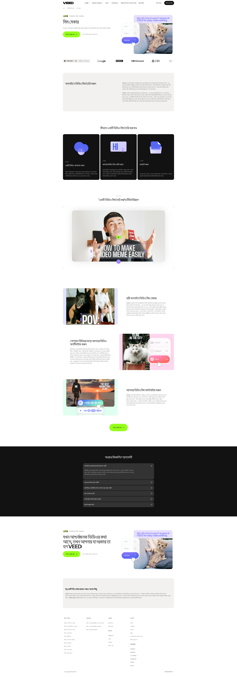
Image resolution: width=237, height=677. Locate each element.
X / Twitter (133, 655)
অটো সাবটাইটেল (67, 636)
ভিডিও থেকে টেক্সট (68, 650)
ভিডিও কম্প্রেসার (67, 643)
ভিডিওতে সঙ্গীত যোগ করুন (69, 623)
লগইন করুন (158, 3)
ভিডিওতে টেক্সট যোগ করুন (69, 629)
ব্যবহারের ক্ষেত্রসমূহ (96, 3)
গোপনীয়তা (132, 626)
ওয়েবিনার (110, 642)
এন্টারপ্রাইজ (110, 626)
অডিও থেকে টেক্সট (68, 633)
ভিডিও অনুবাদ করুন (68, 653)
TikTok (132, 662)
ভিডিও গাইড (111, 645)
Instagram (133, 659)
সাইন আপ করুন (169, 3)
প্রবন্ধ (109, 639)
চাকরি (131, 623)
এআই (106, 3)
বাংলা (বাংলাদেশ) (168, 671)
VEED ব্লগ (111, 635)
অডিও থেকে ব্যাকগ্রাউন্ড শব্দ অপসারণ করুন (95, 623)
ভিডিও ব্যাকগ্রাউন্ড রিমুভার (91, 629)
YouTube (132, 649)
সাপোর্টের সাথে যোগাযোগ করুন (136, 636)
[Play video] (118, 237)
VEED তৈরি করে (70, 8)
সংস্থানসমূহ (114, 3)
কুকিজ (131, 633)
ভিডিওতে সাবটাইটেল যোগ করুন (70, 626)
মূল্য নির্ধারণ (141, 3)
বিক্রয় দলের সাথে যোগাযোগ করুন (128, 3)
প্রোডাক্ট (86, 3)
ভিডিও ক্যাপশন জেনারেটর (69, 639)
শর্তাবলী (131, 629)
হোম (64, 8)
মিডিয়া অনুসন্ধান (133, 639)
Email (131, 665)
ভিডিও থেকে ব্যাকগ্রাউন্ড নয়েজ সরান (93, 626)
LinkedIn (132, 652)
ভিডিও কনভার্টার (67, 646)
